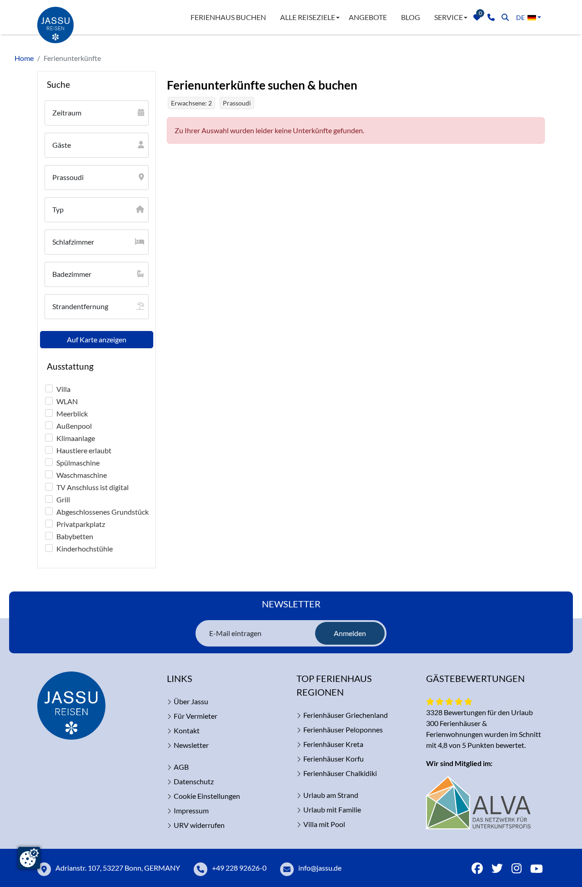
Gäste (61, 144)
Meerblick (72, 413)
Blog (410, 17)
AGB (181, 766)
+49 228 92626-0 (239, 867)
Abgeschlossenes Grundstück (102, 511)
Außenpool (74, 425)
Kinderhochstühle (84, 548)
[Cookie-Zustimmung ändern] (29, 858)
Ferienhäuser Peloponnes (343, 729)
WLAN (67, 401)
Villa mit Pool (324, 824)
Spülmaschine (78, 462)
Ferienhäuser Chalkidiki (340, 773)
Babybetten (74, 536)
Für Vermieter (195, 716)
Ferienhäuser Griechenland (345, 715)
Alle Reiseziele (307, 17)
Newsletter (191, 745)
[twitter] (497, 869)
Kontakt (187, 730)
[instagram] (517, 869)
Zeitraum (66, 112)
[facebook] (477, 869)
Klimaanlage (75, 438)
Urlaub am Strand (330, 795)
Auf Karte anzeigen (96, 339)
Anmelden (350, 633)
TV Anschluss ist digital (92, 487)
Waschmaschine (81, 475)
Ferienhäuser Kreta (333, 744)
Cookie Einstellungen (207, 796)
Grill (63, 499)
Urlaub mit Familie (332, 809)
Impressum (191, 810)
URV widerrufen (199, 825)
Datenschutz (194, 781)
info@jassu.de (319, 867)
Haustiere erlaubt (83, 450)
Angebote (368, 17)
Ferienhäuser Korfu (333, 758)
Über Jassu (191, 701)
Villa (63, 389)
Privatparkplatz (80, 524)
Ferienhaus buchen (228, 17)
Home (24, 58)
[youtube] (536, 869)
